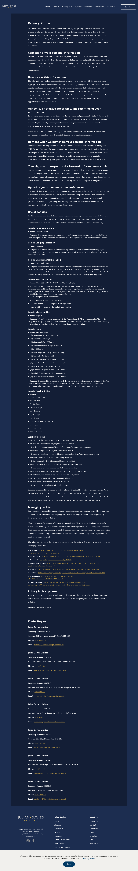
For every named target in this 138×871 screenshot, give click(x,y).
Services (56, 7)
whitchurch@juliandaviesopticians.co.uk (50, 773)
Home (56, 821)
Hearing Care (67, 7)
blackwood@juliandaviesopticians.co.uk (50, 799)
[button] (47, 7)
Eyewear (78, 7)
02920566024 (40, 640)
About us (57, 825)
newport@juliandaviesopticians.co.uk (49, 696)
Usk (91, 840)
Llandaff (93, 825)
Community (99, 7)
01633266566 (39, 692)
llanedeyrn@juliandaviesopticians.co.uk (50, 670)
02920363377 (39, 717)
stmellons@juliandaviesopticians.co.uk (49, 722)
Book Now (128, 7)
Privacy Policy (59, 843)
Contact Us (111, 7)
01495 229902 (40, 795)
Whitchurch (94, 843)
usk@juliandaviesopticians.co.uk (47, 747)
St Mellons (93, 836)
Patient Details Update (62, 840)
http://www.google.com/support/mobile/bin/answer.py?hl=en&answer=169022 (71, 573)
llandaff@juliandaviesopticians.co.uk (49, 645)
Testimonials (58, 829)
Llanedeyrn (94, 829)
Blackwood (94, 821)
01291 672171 (39, 743)
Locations (88, 7)
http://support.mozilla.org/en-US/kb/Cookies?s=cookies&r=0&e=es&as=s (68, 569)
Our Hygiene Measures (62, 847)
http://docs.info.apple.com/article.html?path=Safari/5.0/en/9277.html (70, 556)
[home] (9, 6)
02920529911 (39, 769)
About (47, 7)
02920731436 (39, 666)
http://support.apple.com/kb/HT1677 (55, 560)
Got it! (69, 864)
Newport (93, 832)
